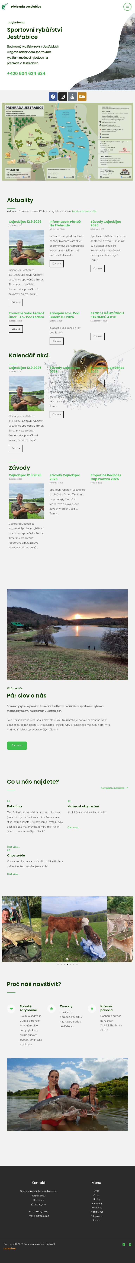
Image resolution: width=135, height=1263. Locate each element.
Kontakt (96, 1220)
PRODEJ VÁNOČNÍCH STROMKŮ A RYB (107, 315)
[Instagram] (130, 1244)
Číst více (16, 302)
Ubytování (96, 1203)
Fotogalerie (96, 1216)
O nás (96, 1195)
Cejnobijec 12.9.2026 (25, 221)
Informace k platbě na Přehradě (65, 223)
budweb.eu (10, 1248)
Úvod (96, 1191)
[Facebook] (123, 1244)
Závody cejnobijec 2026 (106, 223)
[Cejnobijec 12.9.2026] (26, 262)
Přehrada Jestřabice (26, 7)
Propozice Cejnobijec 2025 (107, 369)
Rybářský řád (96, 1212)
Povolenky (96, 1207)
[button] (6, 929)
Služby (96, 1199)
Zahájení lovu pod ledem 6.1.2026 (64, 315)
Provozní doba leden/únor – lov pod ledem (26, 315)
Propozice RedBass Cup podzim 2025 (106, 477)
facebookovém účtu (84, 211)
